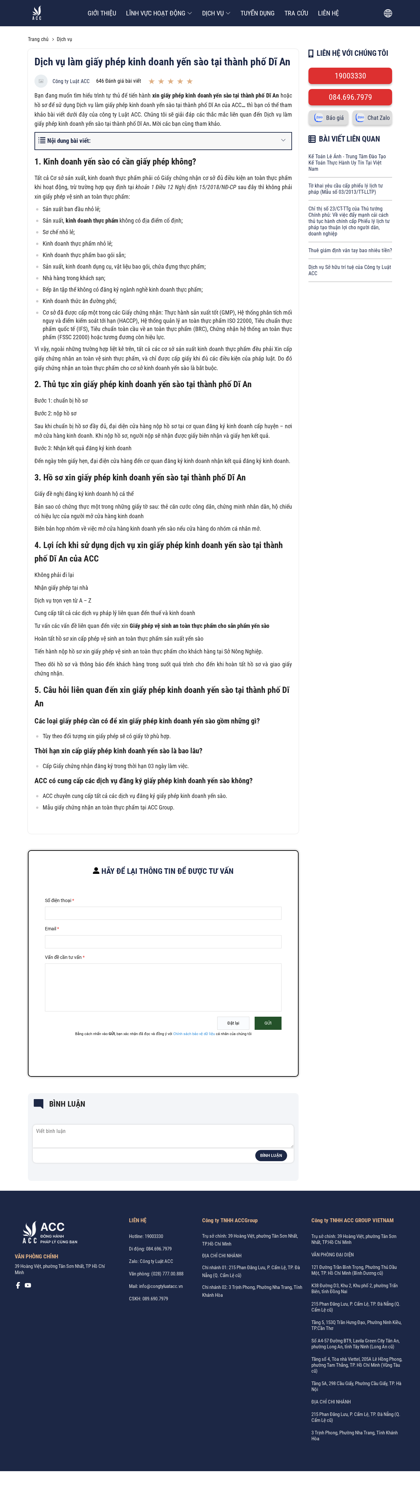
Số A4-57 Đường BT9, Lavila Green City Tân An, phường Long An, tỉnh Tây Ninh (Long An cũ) (355, 1344)
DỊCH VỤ (213, 13)
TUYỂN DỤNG (258, 13)
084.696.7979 (350, 97)
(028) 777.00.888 (167, 1274)
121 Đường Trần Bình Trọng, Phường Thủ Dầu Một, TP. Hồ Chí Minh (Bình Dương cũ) (354, 1270)
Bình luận (271, 1155)
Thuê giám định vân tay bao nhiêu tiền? (350, 250)
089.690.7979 (155, 1299)
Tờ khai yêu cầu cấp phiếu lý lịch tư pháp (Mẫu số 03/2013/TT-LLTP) (345, 189)
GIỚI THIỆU (102, 13)
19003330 (350, 75)
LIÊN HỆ (328, 13)
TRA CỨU (296, 13)
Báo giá (335, 117)
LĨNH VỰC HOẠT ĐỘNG (155, 13)
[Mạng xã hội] (18, 1287)
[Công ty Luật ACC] (37, 13)
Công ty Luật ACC (71, 81)
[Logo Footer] (47, 1233)
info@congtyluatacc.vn (161, 1286)
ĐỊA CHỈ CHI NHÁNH (222, 1256)
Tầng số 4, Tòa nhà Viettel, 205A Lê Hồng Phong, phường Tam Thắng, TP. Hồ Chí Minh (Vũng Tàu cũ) (356, 1365)
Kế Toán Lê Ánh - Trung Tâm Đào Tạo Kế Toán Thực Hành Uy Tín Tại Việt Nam (347, 162)
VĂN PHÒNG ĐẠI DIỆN (332, 1255)
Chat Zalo (379, 117)
